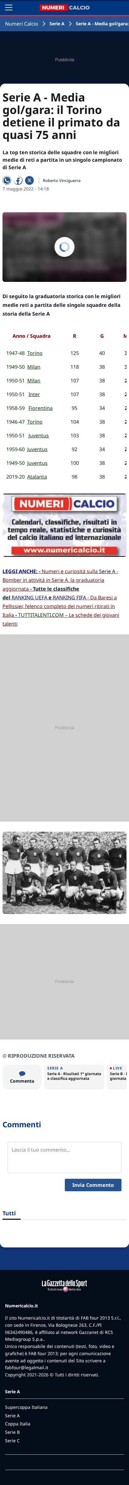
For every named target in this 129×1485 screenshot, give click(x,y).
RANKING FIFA (69, 597)
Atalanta (37, 476)
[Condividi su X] (29, 180)
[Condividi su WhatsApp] (7, 180)
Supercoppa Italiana (26, 1407)
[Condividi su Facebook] (18, 180)
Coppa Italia (17, 1424)
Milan (33, 366)
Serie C (12, 1440)
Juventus (38, 435)
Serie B (12, 1432)
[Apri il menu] (9, 7)
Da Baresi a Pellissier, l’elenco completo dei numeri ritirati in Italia (60, 606)
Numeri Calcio (21, 23)
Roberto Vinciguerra (61, 180)
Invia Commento (93, 1185)
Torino (35, 353)
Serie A (56, 24)
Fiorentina (40, 408)
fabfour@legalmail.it (26, 1367)
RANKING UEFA (29, 597)
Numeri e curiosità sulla (78, 571)
